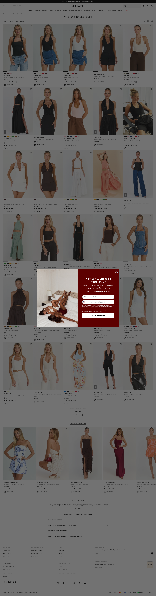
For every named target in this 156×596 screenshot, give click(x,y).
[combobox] (85, 302)
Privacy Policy (95, 311)
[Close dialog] (116, 271)
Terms (100, 311)
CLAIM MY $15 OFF (98, 315)
